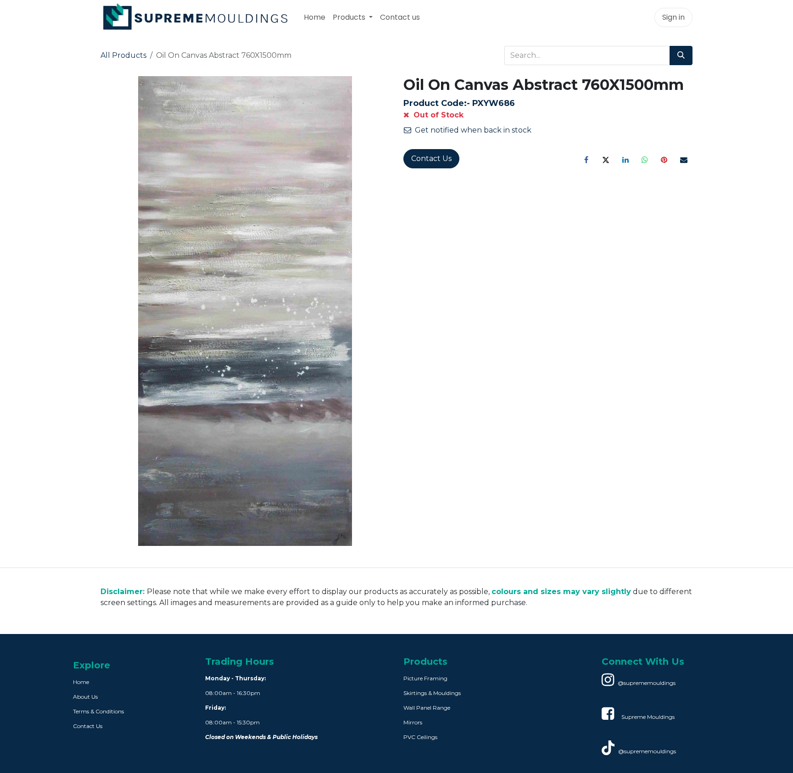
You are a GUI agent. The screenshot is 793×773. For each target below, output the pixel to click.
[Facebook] (586, 159)
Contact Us (431, 158)
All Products (123, 55)
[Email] (683, 159)
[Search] (681, 55)
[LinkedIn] (625, 159)
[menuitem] (314, 17)
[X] (605, 159)
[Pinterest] (664, 159)
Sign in (673, 17)
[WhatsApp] (644, 159)
